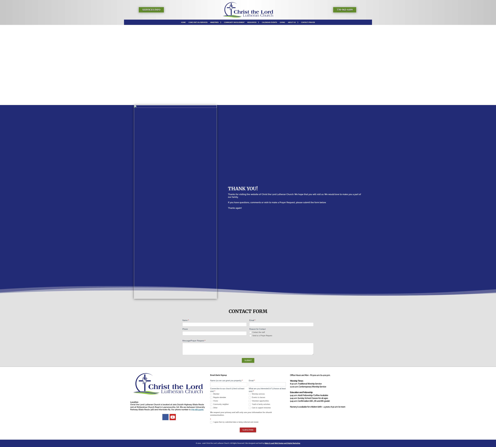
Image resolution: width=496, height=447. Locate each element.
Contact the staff (258, 332)
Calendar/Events (269, 22)
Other (215, 408)
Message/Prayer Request (193, 341)
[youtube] (173, 417)
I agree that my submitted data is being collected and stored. (236, 422)
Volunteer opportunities (260, 401)
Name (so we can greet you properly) (226, 380)
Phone (185, 329)
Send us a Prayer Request (262, 336)
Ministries (214, 22)
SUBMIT (248, 360)
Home (183, 22)
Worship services (258, 394)
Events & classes (258, 397)
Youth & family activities (260, 404)
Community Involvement (234, 22)
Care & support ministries (261, 408)
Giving (282, 22)
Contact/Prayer (308, 22)
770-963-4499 (345, 9)
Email (252, 320)
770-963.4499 (197, 409)
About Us (292, 22)
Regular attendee (219, 397)
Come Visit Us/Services (197, 22)
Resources (251, 22)
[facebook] (165, 417)
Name (185, 320)
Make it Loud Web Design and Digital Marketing (282, 443)
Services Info (151, 9)
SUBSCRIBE (248, 430)
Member (216, 394)
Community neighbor (221, 404)
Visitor (215, 401)
